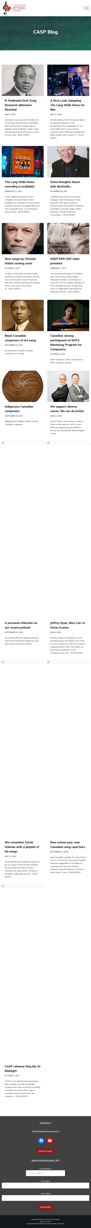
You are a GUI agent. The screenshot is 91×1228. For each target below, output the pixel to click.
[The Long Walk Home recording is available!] (23, 161)
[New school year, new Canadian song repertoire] (68, 749)
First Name (45, 1181)
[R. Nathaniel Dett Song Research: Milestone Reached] (23, 80)
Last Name (45, 1193)
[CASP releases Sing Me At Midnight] (23, 973)
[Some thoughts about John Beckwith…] (68, 161)
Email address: (45, 1169)
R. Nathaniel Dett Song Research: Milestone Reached (20, 105)
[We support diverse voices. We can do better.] (68, 386)
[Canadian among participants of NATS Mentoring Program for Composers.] (68, 315)
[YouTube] (50, 1140)
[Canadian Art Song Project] (14, 8)
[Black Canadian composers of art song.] (23, 315)
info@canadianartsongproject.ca (45, 1131)
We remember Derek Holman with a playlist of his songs (22, 847)
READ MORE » (24, 135)
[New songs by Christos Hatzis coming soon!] (23, 238)
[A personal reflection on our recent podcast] (23, 529)
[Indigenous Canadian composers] (23, 386)
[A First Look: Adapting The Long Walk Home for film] (68, 80)
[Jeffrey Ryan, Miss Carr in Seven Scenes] (68, 529)
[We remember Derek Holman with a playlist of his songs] (23, 749)
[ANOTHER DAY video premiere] (68, 238)
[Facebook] (41, 1140)
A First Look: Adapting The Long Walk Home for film (67, 105)
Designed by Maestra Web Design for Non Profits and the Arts (45, 1223)
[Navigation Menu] (86, 8)
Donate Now (45, 1151)
